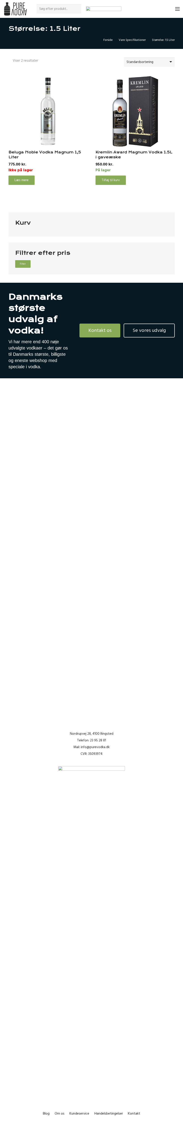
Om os (59, 1113)
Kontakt (134, 1113)
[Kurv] (168, 9)
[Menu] (177, 9)
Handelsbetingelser (108, 1113)
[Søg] (77, 9)
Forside (108, 40)
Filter (23, 264)
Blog (46, 1113)
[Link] (15, 9)
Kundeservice (79, 1113)
